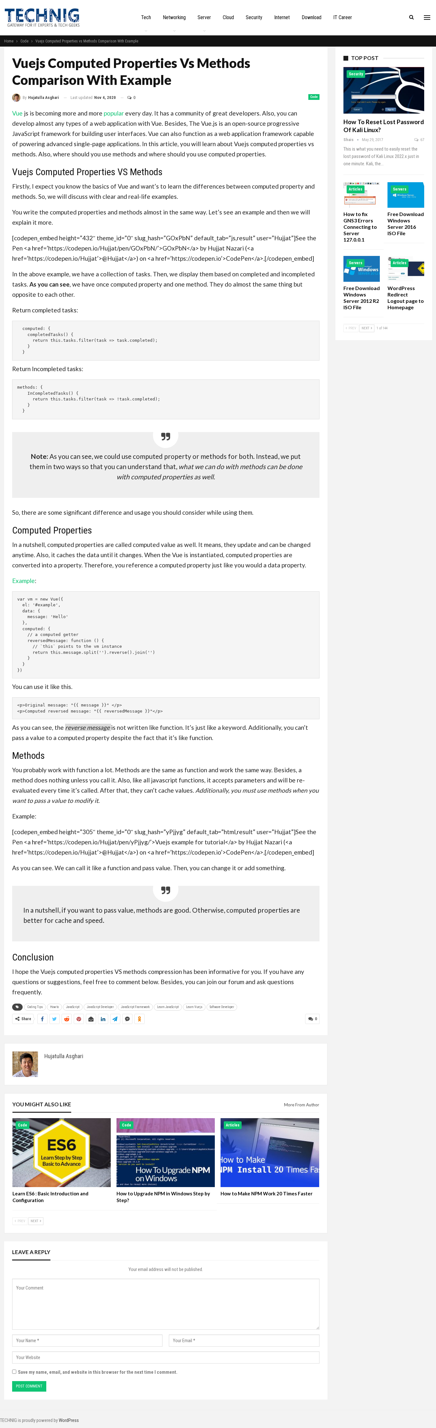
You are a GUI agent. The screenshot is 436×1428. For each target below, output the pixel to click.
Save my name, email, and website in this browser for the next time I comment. (97, 1372)
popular (114, 113)
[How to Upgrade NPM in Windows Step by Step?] (166, 1152)
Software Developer (222, 1007)
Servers (399, 189)
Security (254, 17)
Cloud (228, 17)
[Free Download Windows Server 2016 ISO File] (405, 195)
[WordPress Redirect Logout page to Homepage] (405, 268)
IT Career (342, 17)
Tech (146, 17)
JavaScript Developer (100, 1007)
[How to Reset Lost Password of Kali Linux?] (383, 90)
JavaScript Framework (135, 1007)
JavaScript (72, 1007)
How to (54, 1007)
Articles (232, 1125)
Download (311, 17)
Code (314, 97)
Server (204, 17)
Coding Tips (35, 1007)
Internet (282, 17)
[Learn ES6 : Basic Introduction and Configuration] (61, 1152)
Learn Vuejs (194, 1007)
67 (421, 139)
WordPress (69, 1420)
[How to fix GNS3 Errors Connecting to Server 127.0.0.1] (361, 195)
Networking (174, 17)
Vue (17, 113)
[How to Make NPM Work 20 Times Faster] (270, 1152)
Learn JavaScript (168, 1007)
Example (23, 580)
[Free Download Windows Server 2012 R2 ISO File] (361, 268)
